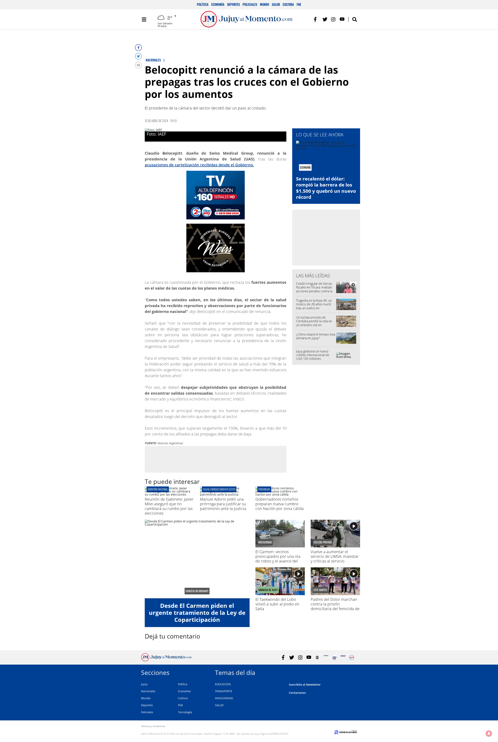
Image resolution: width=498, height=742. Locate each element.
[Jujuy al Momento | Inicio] (352, 671)
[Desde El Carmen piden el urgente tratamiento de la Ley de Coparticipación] (197, 559)
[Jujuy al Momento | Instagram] (333, 19)
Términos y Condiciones (153, 726)
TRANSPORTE (223, 691)
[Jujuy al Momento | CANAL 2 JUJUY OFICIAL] (317, 657)
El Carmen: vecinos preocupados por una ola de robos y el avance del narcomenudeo (277, 558)
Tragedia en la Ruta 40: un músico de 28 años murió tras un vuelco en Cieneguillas (314, 306)
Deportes (233, 4)
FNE (299, 4)
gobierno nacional (158, 489)
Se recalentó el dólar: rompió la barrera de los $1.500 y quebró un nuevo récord (326, 187)
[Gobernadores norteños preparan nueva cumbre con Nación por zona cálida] (280, 494)
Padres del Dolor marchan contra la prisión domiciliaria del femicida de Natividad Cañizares (335, 606)
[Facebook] (138, 47)
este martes (320, 590)
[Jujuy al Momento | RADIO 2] (343, 657)
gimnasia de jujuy (268, 590)
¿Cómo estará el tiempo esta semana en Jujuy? (315, 336)
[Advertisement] (215, 459)
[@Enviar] (138, 65)
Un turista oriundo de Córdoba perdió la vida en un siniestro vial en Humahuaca (314, 323)
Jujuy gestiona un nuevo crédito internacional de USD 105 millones (312, 355)
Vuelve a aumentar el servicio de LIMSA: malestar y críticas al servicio (335, 556)
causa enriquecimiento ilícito (219, 489)
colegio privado (323, 542)
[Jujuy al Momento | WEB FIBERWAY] (334, 657)
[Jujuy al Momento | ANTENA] (326, 657)
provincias (264, 489)
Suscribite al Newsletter (305, 684)
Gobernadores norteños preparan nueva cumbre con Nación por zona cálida (279, 504)
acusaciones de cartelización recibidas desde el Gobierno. (199, 164)
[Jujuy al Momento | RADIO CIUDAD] (351, 657)
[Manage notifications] (489, 733)
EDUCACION (223, 684)
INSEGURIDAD (224, 698)
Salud (276, 4)
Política (203, 4)
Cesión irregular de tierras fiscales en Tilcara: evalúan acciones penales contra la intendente (314, 289)
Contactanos (297, 693)
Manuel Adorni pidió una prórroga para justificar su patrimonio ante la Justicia (223, 504)
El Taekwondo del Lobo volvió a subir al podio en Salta (277, 604)
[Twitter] (138, 56)
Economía (217, 4)
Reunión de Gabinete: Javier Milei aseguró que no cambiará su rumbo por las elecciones (169, 506)
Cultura (288, 4)
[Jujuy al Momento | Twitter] (325, 19)
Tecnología (185, 712)
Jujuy (144, 684)
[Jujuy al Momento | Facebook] (316, 19)
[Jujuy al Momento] (166, 660)
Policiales (250, 4)
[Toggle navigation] (144, 19)
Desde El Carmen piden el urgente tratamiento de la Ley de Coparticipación (197, 613)
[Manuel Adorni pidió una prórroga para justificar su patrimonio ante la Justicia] (224, 494)
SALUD (219, 705)
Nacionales (148, 691)
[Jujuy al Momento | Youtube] (342, 19)
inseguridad (265, 542)
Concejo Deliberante (197, 591)
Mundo (264, 4)
